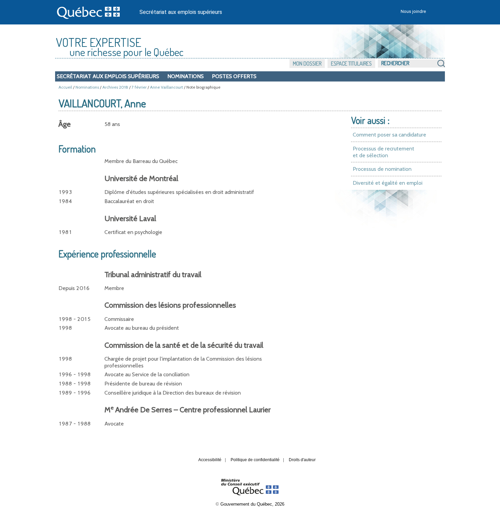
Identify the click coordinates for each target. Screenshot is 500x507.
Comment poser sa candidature (389, 134)
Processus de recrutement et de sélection (383, 152)
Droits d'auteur (302, 460)
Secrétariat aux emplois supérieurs (180, 12)
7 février (139, 87)
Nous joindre (413, 11)
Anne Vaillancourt (166, 87)
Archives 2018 (115, 87)
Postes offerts (234, 76)
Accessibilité (209, 460)
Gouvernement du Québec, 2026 (252, 504)
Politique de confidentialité (255, 460)
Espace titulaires (351, 63)
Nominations (185, 76)
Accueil (65, 87)
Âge (65, 124)
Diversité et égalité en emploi (387, 183)
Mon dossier (307, 63)
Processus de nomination (382, 169)
